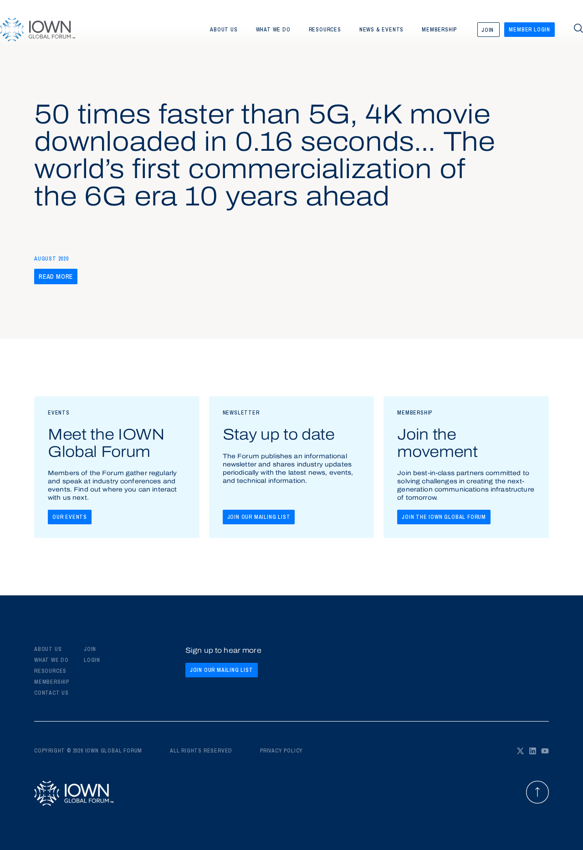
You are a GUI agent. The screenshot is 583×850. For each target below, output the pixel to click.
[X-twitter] (520, 751)
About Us (47, 649)
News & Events (381, 29)
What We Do (51, 660)
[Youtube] (545, 751)
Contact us (51, 693)
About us (223, 29)
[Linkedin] (533, 751)
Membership (439, 29)
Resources (325, 29)
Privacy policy (281, 750)
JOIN (90, 649)
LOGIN (92, 660)
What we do (273, 29)
